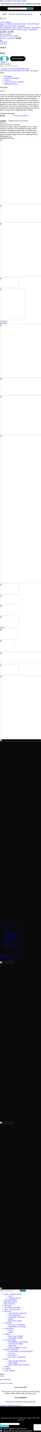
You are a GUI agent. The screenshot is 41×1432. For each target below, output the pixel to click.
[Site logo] (15, 14)
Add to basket (17, 58)
